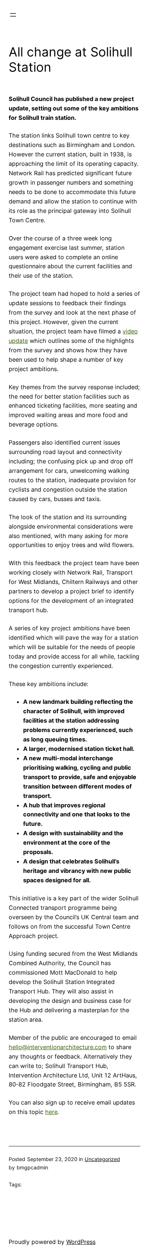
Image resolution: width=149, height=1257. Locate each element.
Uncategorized (102, 1159)
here (51, 1111)
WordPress (80, 1241)
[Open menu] (13, 14)
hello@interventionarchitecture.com (58, 1047)
